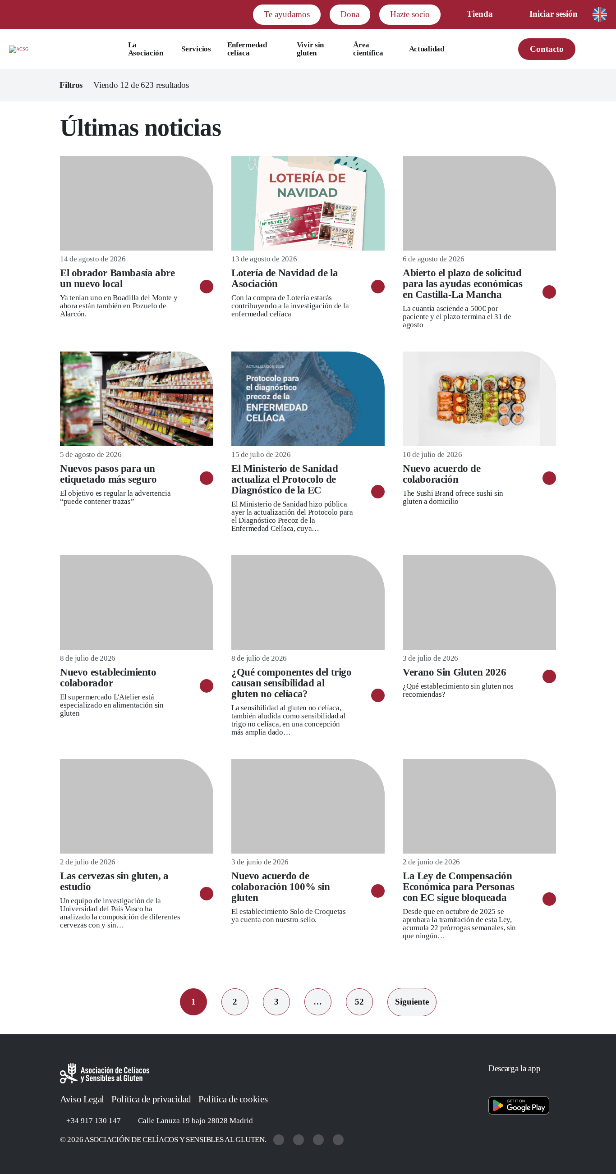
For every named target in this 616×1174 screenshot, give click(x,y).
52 (359, 1001)
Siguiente (412, 1001)
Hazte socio (410, 14)
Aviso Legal (82, 1099)
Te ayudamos (287, 14)
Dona (349, 14)
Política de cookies (232, 1099)
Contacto (547, 49)
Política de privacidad (151, 1099)
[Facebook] (319, 1139)
